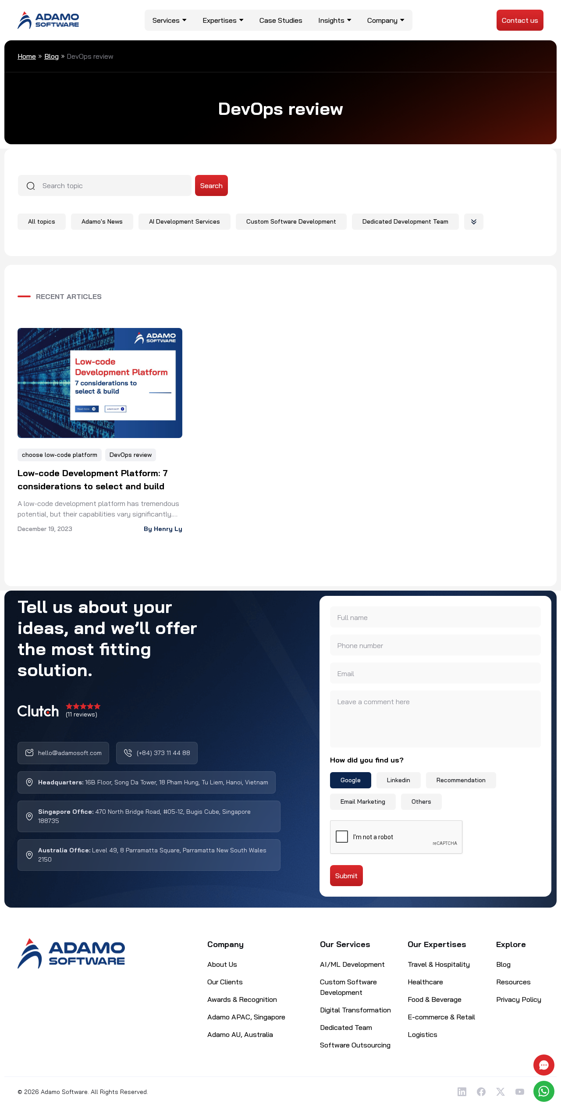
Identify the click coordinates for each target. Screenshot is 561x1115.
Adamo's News (102, 221)
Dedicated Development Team (405, 221)
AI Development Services (184, 221)
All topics (41, 221)
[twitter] (500, 1091)
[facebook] (481, 1091)
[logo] (48, 19)
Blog (51, 56)
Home (27, 56)
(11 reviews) (81, 714)
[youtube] (519, 1091)
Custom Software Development (291, 221)
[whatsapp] (545, 1091)
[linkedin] (462, 1091)
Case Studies (280, 20)
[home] (71, 953)
